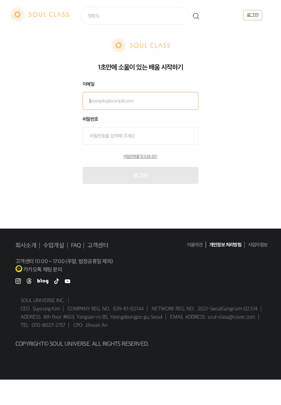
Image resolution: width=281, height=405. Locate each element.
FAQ (76, 245)
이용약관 (195, 244)
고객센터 (97, 245)
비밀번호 (90, 119)
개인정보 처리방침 (225, 244)
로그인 (140, 175)
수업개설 (53, 245)
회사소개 (25, 245)
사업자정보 (257, 244)
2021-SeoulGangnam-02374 (227, 308)
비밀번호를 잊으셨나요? (140, 156)
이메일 (88, 84)
